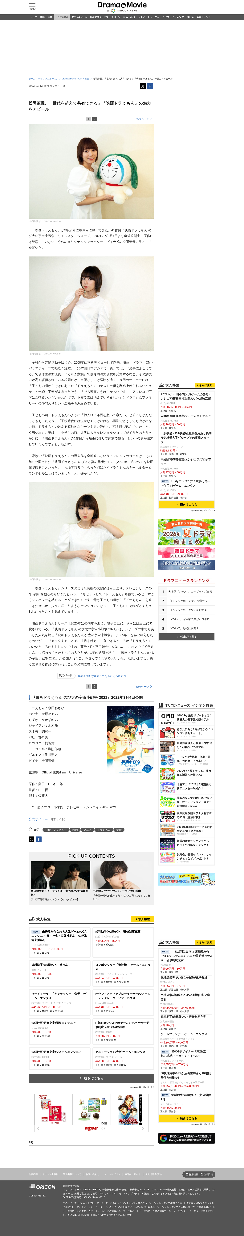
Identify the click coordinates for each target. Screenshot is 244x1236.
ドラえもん (104, 829)
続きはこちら (94, 1078)
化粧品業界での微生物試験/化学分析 (184, 977)
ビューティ (153, 17)
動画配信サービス (99, 17)
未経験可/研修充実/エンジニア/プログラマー (186, 461)
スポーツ (115, 17)
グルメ (141, 17)
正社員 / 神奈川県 (122, 1031)
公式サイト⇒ (38, 819)
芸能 (42, 17)
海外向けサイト (133, 1174)
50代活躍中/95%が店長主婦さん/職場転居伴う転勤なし (186, 1075)
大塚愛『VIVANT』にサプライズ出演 (190, 591)
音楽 (50, 17)
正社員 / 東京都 (122, 1002)
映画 (87, 78)
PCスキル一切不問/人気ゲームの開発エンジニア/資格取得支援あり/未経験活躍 (186, 396)
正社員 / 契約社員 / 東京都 (59, 1002)
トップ (33, 17)
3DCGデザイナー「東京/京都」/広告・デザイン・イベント (183, 1053)
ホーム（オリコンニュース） (43, 78)
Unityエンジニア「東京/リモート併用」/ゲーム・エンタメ (186, 483)
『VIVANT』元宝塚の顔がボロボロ (188, 619)
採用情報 (193, 1174)
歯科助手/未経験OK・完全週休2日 (186, 1097)
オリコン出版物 (50, 1174)
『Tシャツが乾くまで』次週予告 (187, 600)
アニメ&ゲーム (79, 17)
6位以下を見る (188, 636)
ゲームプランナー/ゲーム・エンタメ (184, 1034)
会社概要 (33, 1174)
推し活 (190, 17)
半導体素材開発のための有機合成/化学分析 (185, 997)
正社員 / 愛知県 (59, 942)
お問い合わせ (93, 1174)
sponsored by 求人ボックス (142, 1087)
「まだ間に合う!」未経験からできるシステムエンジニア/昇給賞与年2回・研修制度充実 (186, 956)
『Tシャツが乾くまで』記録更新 (187, 610)
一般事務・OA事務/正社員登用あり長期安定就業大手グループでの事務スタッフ (186, 438)
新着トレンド (203, 17)
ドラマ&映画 (61, 17)
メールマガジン (112, 1174)
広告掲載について (72, 1174)
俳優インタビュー (56, 829)
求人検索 (144, 919)
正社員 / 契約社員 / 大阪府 (120, 1058)
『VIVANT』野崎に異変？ (183, 628)
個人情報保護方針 (154, 1174)
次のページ (142, 119)
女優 (119, 829)
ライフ (165, 17)
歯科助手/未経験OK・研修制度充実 (183, 1016)
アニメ (87, 829)
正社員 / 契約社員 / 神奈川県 (122, 973)
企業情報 (208, 1174)
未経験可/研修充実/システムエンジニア (186, 415)
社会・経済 (129, 17)
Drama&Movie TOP (72, 78)
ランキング (178, 17)
